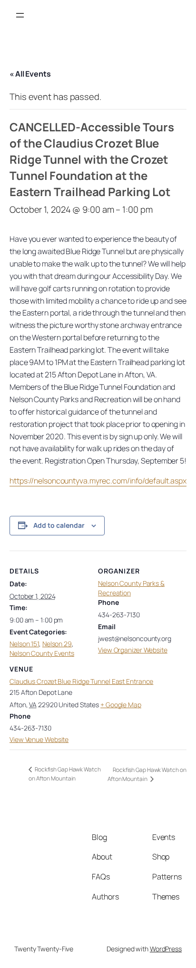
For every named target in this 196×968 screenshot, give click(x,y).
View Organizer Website (132, 649)
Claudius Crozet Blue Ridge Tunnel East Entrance (81, 681)
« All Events (30, 74)
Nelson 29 (57, 643)
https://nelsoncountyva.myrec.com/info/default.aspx (98, 480)
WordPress (166, 948)
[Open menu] (20, 15)
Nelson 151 (24, 643)
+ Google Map (120, 704)
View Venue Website (39, 739)
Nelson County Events (42, 653)
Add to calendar (59, 525)
